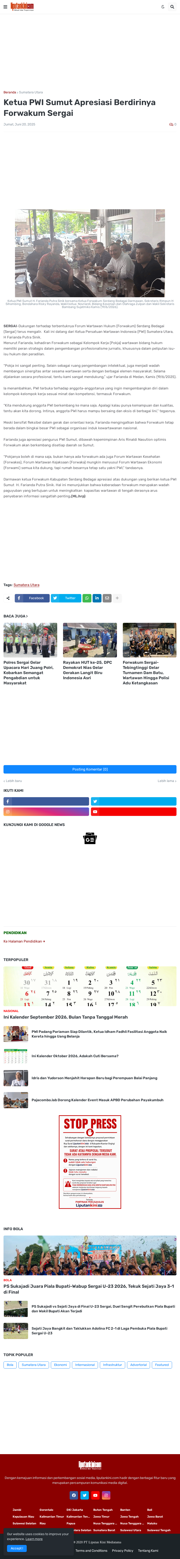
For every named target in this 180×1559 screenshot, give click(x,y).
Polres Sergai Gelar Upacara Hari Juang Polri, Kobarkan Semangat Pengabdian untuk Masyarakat (29, 672)
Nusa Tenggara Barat (133, 1523)
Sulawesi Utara (130, 1530)
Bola (10, 1365)
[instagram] (46, 811)
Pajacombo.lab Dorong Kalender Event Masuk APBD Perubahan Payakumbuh (98, 1100)
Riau (43, 1523)
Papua (71, 1523)
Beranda (10, 92)
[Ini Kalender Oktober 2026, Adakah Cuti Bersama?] (16, 1056)
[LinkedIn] (97, 598)
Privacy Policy (122, 1551)
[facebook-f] (46, 801)
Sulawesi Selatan (24, 1523)
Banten (125, 1509)
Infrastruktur (112, 1365)
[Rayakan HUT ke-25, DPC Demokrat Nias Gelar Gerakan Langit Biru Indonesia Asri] (90, 640)
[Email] (107, 598)
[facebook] (74, 1495)
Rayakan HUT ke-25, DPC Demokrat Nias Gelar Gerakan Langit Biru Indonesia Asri (87, 670)
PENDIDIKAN (15, 933)
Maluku (152, 1523)
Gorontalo (46, 1509)
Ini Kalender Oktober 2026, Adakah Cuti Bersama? (75, 1056)
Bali (149, 1509)
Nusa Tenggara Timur (106, 1523)
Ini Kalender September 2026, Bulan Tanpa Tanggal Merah (66, 1017)
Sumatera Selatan (79, 1530)
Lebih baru (14, 781)
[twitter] (133, 801)
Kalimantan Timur (52, 1516)
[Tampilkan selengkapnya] (117, 598)
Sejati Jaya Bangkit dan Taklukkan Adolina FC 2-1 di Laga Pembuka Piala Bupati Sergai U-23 (99, 1330)
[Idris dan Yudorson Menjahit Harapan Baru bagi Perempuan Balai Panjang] (16, 1078)
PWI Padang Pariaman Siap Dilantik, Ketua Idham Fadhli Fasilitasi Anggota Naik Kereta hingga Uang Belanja (99, 1034)
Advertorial (138, 1365)
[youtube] (133, 811)
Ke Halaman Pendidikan (23, 941)
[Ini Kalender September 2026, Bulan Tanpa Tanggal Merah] (90, 986)
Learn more (34, 1539)
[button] (5, 7)
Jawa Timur (101, 1516)
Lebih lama (166, 781)
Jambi (17, 1509)
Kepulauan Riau (23, 1516)
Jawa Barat (155, 1516)
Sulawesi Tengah (159, 1530)
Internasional (85, 1365)
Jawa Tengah (129, 1516)
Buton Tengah (103, 1509)
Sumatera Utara (31, 92)
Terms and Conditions (91, 1551)
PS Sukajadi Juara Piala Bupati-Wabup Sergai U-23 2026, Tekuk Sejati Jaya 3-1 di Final (89, 1289)
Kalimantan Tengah (80, 1516)
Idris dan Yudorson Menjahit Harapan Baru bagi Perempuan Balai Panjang (94, 1078)
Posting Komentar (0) (90, 769)
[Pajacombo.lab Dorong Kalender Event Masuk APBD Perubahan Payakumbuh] (16, 1100)
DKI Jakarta (75, 1509)
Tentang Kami (148, 1551)
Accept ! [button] (17, 1548)
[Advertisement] (90, 52)
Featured (162, 1365)
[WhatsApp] (86, 598)
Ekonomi (60, 1365)
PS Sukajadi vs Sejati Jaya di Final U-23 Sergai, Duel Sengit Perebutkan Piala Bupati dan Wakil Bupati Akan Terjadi (103, 1308)
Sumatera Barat (104, 1530)
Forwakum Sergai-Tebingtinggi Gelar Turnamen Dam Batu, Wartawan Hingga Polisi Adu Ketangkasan (146, 672)
